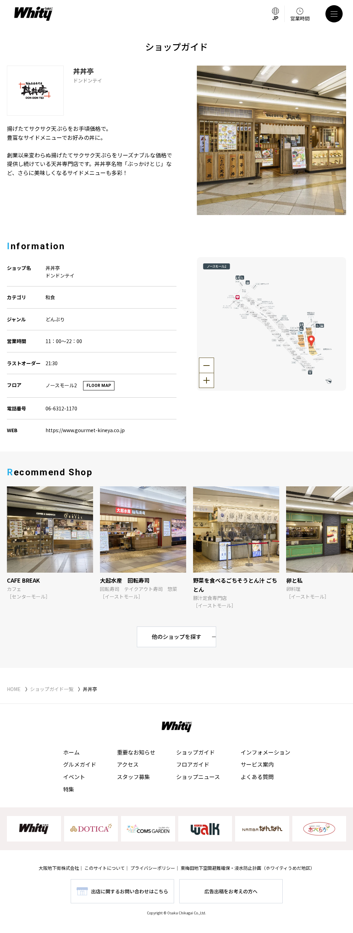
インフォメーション (265, 752)
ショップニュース (198, 776)
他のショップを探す (176, 636)
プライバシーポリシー (152, 868)
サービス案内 (257, 764)
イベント (74, 776)
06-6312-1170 (61, 408)
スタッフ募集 (133, 776)
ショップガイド (195, 752)
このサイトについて (104, 868)
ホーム (71, 752)
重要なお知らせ (136, 752)
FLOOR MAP (99, 385)
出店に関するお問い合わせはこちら (129, 891)
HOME (14, 689)
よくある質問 (257, 776)
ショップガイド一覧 (51, 689)
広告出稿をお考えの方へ (231, 891)
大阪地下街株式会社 (59, 868)
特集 (68, 789)
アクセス (128, 764)
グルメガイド (79, 764)
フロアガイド (192, 764)
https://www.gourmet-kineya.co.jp (85, 430)
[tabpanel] (271, 140)
